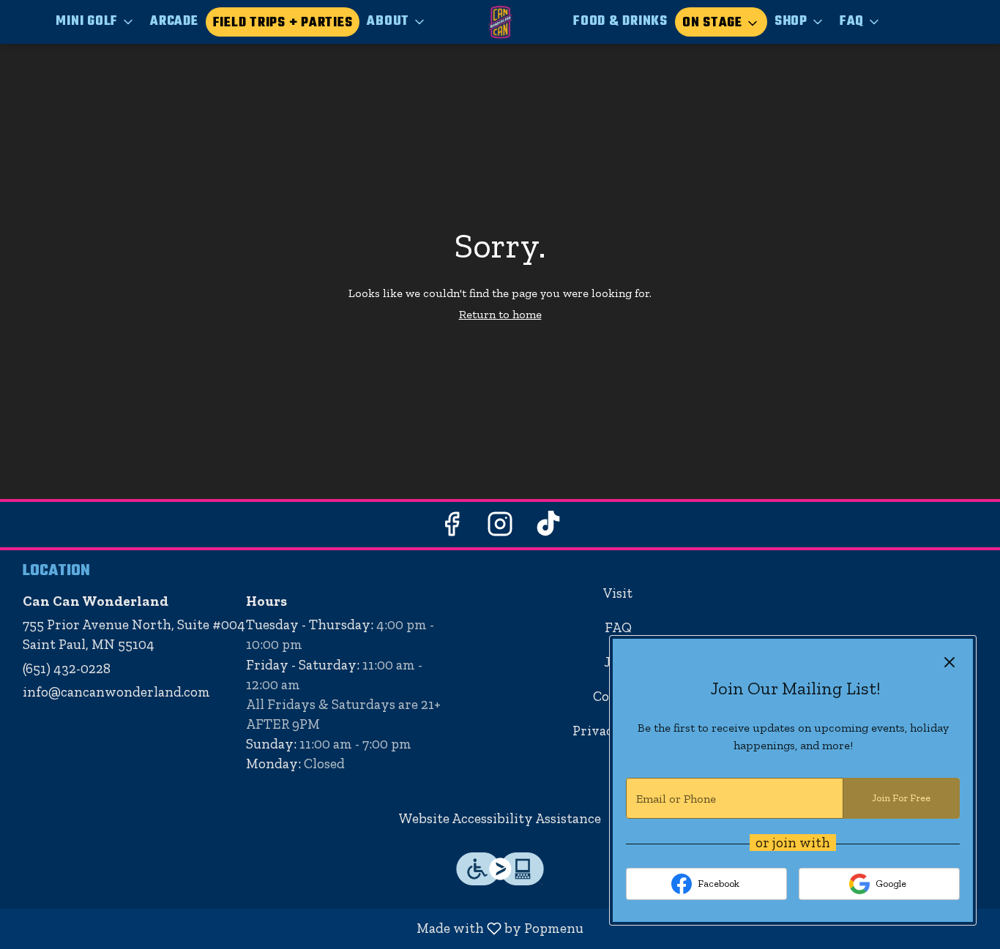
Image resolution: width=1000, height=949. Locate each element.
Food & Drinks (620, 21)
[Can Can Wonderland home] (500, 22)
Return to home (500, 314)
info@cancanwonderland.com (116, 691)
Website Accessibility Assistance (500, 818)
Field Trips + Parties (283, 23)
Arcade (174, 21)
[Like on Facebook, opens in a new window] (452, 528)
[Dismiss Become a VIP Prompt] (949, 662)
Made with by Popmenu (297, 928)
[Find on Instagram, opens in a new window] (500, 528)
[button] (95, 22)
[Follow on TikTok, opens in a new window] (548, 528)
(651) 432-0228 (67, 668)
